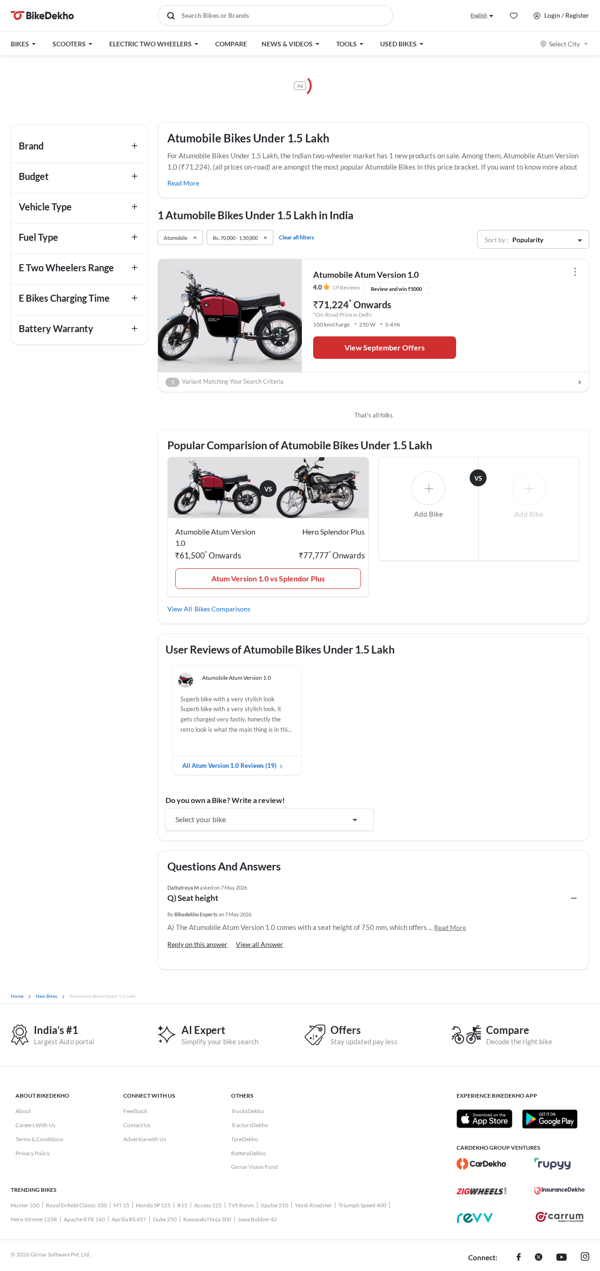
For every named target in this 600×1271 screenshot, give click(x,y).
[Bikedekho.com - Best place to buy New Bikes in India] (42, 15)
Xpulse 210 (274, 1205)
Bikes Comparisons (222, 609)
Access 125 (208, 1205)
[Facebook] (519, 1258)
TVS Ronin (241, 1205)
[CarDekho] (482, 1163)
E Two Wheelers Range (66, 267)
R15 (182, 1205)
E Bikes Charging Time (64, 298)
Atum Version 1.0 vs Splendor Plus (268, 578)
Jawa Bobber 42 (257, 1219)
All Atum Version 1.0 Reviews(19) (229, 765)
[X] (538, 1258)
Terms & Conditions (39, 1139)
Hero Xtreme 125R (34, 1219)
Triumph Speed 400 (362, 1205)
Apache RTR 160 (84, 1219)
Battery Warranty (56, 328)
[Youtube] (561, 1258)
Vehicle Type (45, 206)
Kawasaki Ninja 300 (207, 1219)
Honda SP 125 (153, 1205)
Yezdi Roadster (313, 1205)
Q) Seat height (192, 898)
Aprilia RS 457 (129, 1219)
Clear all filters (296, 237)
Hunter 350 (25, 1205)
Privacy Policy (32, 1153)
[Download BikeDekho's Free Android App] (550, 1119)
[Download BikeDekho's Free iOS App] (484, 1119)
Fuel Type (38, 237)
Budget (34, 176)
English (479, 15)
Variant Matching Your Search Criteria (227, 382)
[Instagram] (585, 1258)
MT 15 (121, 1205)
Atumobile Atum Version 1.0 (366, 274)
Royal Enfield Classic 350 (76, 1205)
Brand (31, 145)
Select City (564, 44)
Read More (183, 183)
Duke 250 (165, 1219)
